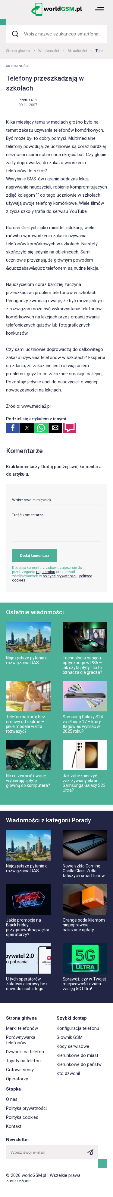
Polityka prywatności (26, 1108)
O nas (11, 1099)
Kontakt (13, 1126)
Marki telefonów (22, 1028)
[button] (99, 15)
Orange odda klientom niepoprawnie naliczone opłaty (84, 925)
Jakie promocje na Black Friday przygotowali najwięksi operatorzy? (27, 927)
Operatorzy (17, 1079)
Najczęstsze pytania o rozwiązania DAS (27, 660)
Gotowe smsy (20, 1070)
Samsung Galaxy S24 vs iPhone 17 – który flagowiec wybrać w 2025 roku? (83, 724)
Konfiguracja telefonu (78, 1028)
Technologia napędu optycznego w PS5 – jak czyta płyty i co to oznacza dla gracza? (82, 665)
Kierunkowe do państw (79, 1064)
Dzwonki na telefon (25, 1051)
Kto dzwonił (68, 1073)
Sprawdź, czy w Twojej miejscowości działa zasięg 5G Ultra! (84, 984)
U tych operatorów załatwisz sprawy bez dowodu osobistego (27, 984)
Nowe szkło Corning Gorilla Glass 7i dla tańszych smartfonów (84, 871)
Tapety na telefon (23, 1060)
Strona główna (18, 51)
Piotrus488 (28, 100)
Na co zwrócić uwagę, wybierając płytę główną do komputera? (28, 780)
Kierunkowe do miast (77, 1055)
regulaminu (45, 572)
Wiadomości (48, 51)
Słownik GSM (70, 1037)
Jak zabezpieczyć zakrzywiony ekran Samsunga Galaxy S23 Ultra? (84, 783)
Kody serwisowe (73, 1046)
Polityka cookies (22, 1117)
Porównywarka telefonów (20, 1040)
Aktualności (77, 51)
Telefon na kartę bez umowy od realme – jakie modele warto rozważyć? (25, 724)
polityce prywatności (60, 576)
